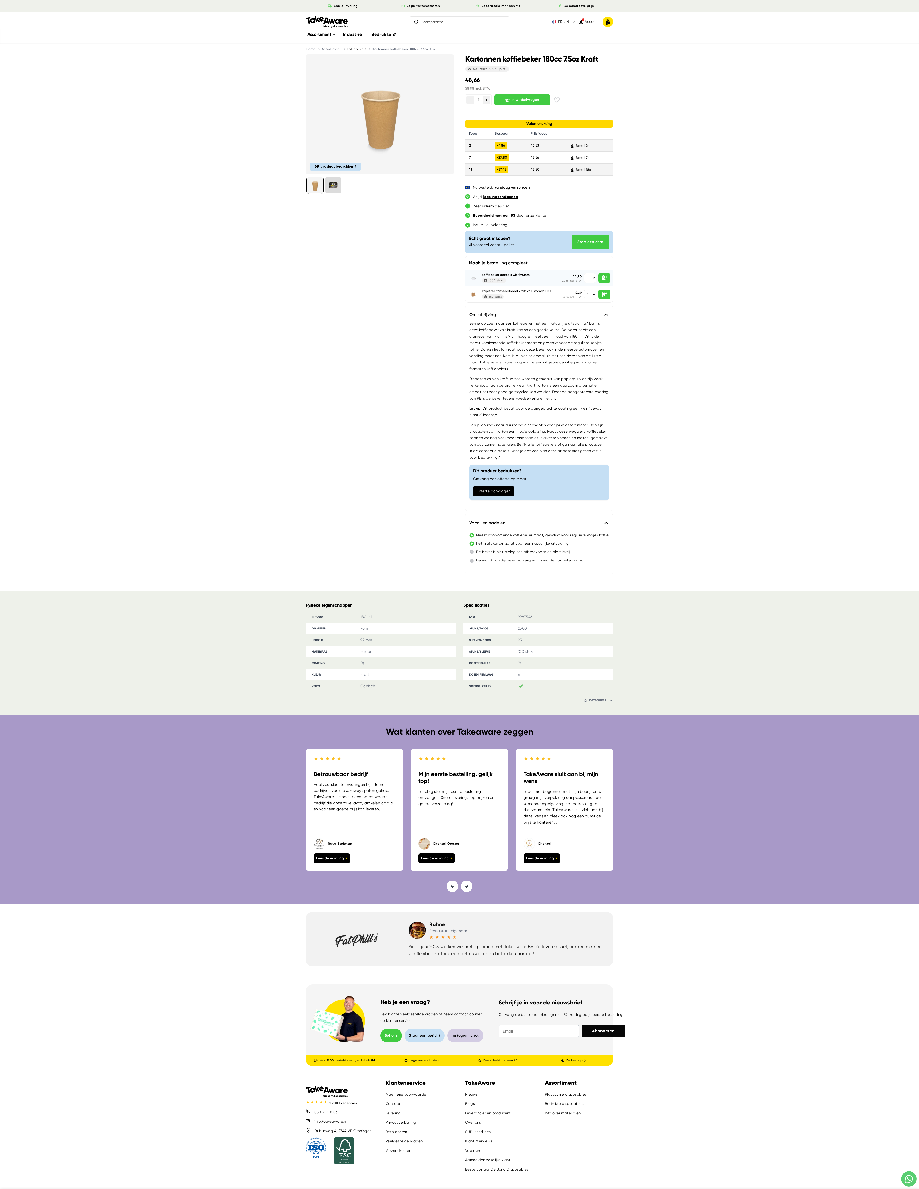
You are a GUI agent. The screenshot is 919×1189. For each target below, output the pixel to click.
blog (518, 362)
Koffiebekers (356, 49)
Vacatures (474, 1150)
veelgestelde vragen (419, 1014)
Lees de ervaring (330, 858)
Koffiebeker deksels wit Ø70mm (506, 275)
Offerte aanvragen (494, 491)
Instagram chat (465, 1035)
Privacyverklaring (401, 1122)
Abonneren (603, 1031)
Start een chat (590, 242)
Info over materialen (563, 1113)
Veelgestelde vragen (404, 1141)
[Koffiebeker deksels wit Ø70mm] (473, 278)
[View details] (333, 185)
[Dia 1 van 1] (315, 185)
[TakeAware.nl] (327, 22)
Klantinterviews (478, 1141)
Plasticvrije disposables (566, 1094)
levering (346, 6)
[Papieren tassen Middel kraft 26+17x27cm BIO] (473, 294)
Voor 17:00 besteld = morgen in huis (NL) (348, 1060)
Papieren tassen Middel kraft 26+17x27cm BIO (516, 291)
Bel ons (391, 1035)
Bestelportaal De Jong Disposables (497, 1169)
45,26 (535, 157)
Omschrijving (482, 314)
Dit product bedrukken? (335, 166)
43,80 (535, 169)
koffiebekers (545, 444)
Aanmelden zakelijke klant (487, 1160)
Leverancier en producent (488, 1113)
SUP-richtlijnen (478, 1132)
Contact (393, 1104)
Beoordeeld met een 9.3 (500, 1060)
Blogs (470, 1104)
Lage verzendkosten (424, 1060)
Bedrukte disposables (564, 1104)
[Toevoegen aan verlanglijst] (556, 100)
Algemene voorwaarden (407, 1094)
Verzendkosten (398, 1150)
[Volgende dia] (466, 886)
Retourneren (396, 1132)
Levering (393, 1113)
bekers (503, 451)
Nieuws (471, 1094)
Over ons (473, 1122)
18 (470, 169)
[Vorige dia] (452, 886)
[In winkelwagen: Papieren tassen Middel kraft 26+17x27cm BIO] (604, 294)
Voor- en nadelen (487, 522)
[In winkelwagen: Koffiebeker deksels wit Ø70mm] (604, 278)
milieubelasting (494, 225)
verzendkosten (423, 6)
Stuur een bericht (424, 1035)
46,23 (535, 145)
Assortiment (331, 49)
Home (311, 49)
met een (501, 6)
